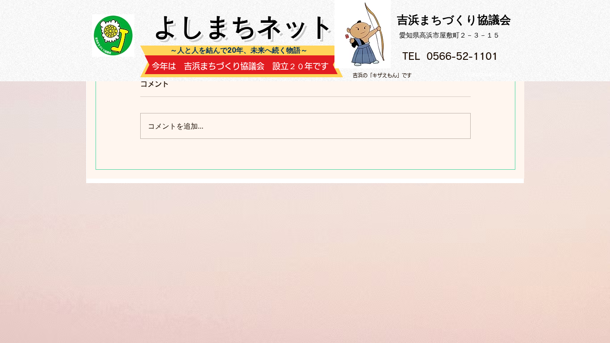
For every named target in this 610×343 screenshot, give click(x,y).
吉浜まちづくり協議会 (454, 19)
